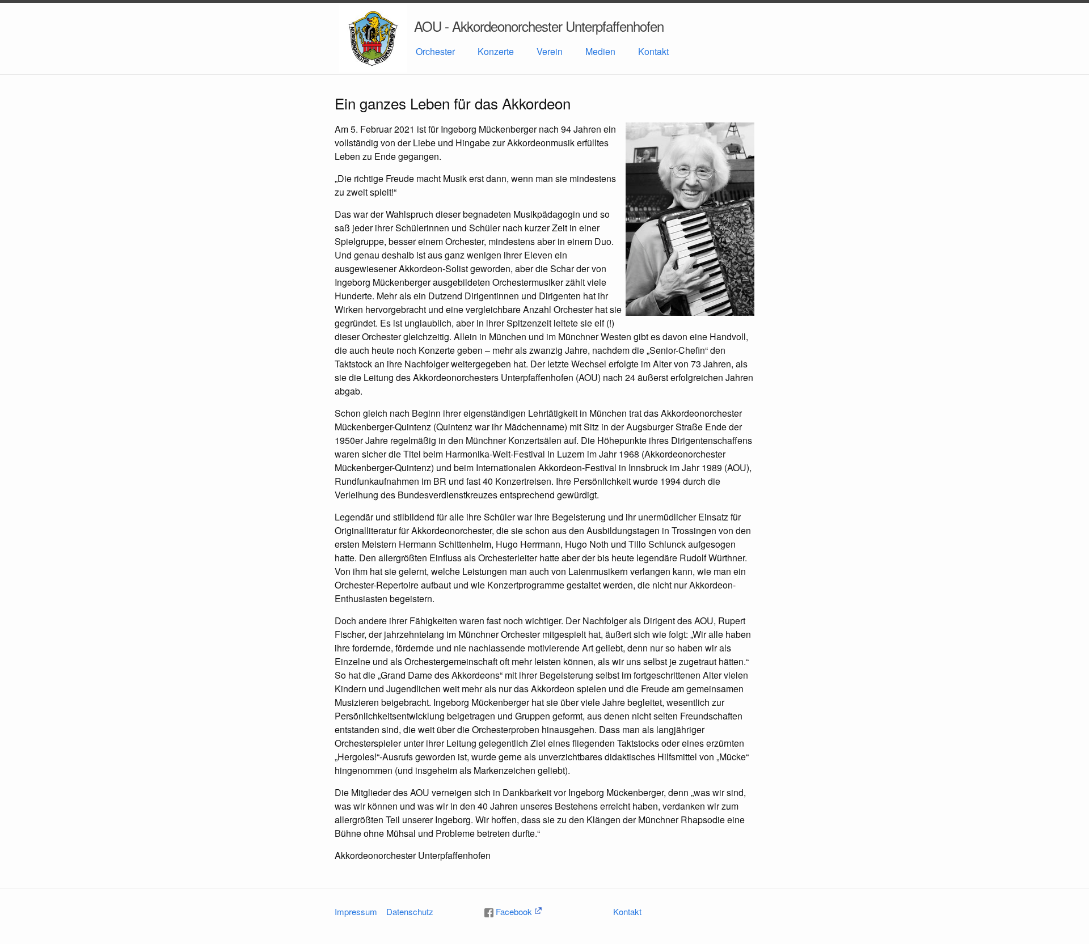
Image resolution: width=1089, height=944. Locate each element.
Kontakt (653, 51)
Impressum (356, 911)
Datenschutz (409, 911)
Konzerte (496, 51)
